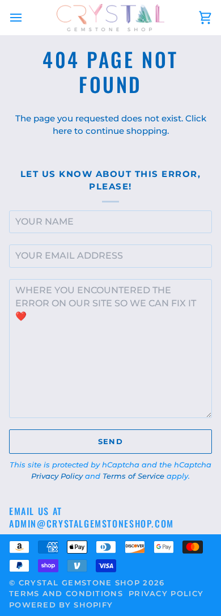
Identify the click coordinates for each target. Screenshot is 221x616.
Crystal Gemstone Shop (79, 582)
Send (110, 441)
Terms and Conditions (66, 593)
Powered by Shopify (61, 604)
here (62, 130)
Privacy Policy (57, 475)
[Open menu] (26, 17)
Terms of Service (133, 475)
